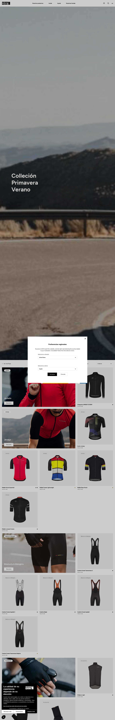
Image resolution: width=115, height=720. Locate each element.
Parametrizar (19, 711)
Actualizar (52, 374)
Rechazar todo (7, 711)
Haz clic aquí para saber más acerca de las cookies (15, 706)
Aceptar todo (31, 711)
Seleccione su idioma (43, 365)
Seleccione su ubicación (43, 354)
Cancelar (63, 374)
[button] (4, 717)
